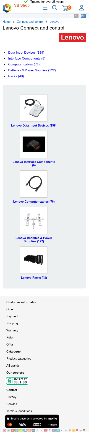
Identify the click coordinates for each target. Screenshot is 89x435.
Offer (9, 344)
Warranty (12, 330)
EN (83, 15)
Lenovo (54, 21)
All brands (13, 365)
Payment (12, 316)
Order (10, 309)
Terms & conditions (19, 411)
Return (10, 337)
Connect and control (30, 21)
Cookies (11, 404)
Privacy (11, 397)
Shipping (12, 323)
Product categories (18, 358)
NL (76, 15)
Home (6, 21)
